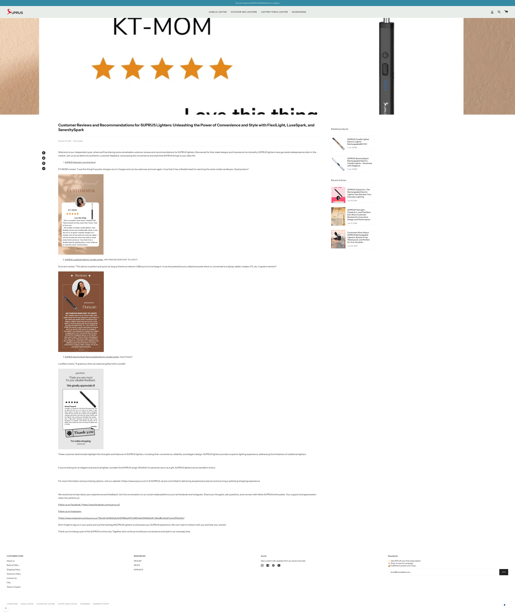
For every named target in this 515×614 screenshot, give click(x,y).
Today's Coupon (14, 587)
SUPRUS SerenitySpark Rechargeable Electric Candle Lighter (92, 357)
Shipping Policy (13, 569)
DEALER (137, 561)
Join (504, 572)
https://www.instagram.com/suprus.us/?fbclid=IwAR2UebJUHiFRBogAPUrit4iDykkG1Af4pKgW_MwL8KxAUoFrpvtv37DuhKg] (121, 518)
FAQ (8, 582)
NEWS (137, 565)
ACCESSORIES (85, 604)
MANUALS (138, 569)
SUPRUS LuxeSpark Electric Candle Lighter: (84, 259)
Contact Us (12, 578)
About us (10, 561)
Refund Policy (13, 565)
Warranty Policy (14, 574)
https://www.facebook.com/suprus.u (100, 504)
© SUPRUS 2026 (12, 604)
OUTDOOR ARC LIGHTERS (45, 604)
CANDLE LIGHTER (27, 604)
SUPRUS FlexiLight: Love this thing (80, 162)
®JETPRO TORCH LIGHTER (67, 604)
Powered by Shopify (101, 604)
